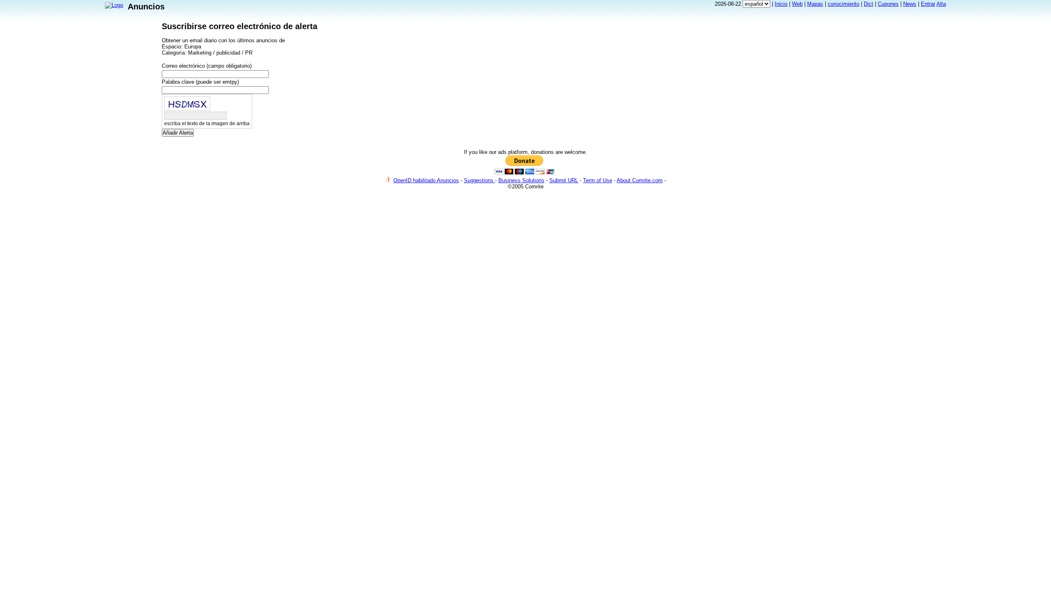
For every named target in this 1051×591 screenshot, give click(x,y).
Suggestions (479, 180)
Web (797, 4)
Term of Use (597, 180)
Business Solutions (521, 180)
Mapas (815, 4)
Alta (941, 4)
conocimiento (843, 4)
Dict (868, 4)
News (909, 4)
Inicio (781, 4)
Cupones (888, 4)
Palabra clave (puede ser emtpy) (200, 82)
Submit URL (563, 180)
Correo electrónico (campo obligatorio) (207, 66)
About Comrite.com (640, 180)
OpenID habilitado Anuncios (426, 180)
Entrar (928, 4)
